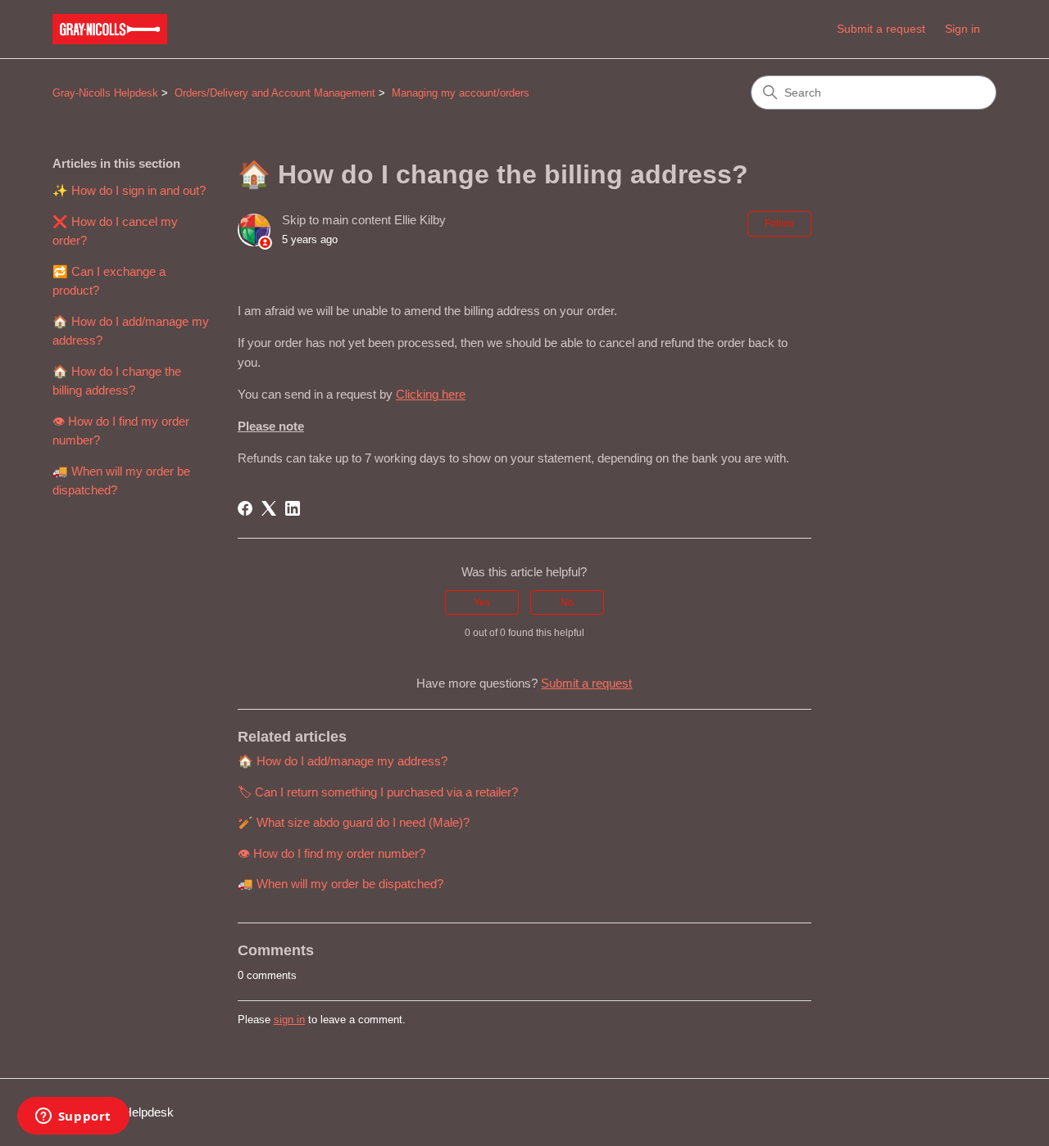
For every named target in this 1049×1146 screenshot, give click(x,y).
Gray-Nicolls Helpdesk (105, 93)
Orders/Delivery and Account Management (275, 93)
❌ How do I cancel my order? (115, 230)
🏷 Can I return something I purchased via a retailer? (378, 792)
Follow (779, 223)
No (567, 602)
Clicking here (430, 394)
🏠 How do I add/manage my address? (130, 330)
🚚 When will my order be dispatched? (121, 480)
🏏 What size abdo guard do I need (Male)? (354, 822)
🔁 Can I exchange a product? (109, 280)
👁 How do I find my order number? (120, 430)
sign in (289, 1019)
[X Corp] (268, 508)
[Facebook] (245, 508)
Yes (482, 602)
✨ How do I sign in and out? (129, 190)
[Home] (109, 29)
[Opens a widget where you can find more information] (72, 1117)
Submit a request (881, 28)
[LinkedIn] (292, 508)
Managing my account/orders (460, 93)
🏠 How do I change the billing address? (116, 380)
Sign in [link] (962, 28)
